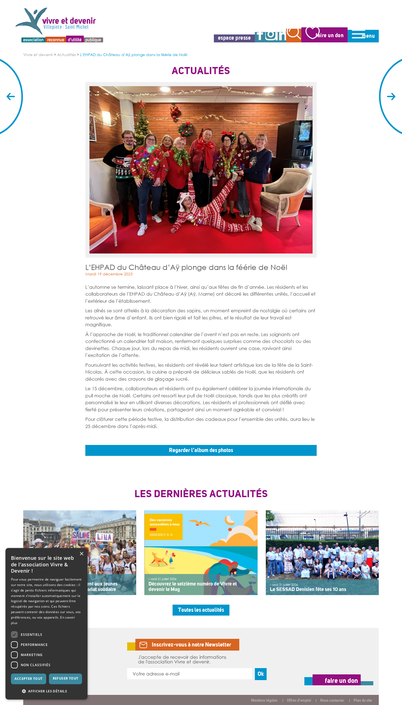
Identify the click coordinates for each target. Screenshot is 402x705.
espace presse (234, 38)
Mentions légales (264, 700)
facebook (260, 37)
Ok (261, 674)
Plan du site (363, 700)
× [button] (81, 554)
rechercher (293, 35)
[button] (46, 691)
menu (368, 36)
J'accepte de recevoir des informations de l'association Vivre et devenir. (182, 659)
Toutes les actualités (201, 610)
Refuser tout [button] (65, 678)
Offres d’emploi (299, 700)
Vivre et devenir (38, 54)
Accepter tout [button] (28, 678)
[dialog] (46, 624)
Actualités (66, 54)
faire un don (329, 35)
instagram (270, 37)
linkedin (281, 37)
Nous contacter (332, 700)
